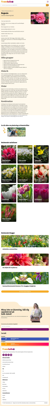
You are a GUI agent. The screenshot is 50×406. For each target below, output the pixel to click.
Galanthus (4, 390)
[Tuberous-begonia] (40, 18)
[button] (48, 2)
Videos (3, 366)
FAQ (3, 375)
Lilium (3, 397)
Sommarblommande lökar (7, 362)
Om (3, 371)
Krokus (3, 388)
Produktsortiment (6, 364)
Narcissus (4, 384)
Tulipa (3, 382)
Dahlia (3, 395)
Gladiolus (4, 399)
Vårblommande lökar (6, 360)
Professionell (5, 377)
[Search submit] (47, 5)
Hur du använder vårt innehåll (8, 373)
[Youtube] (11, 355)
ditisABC (46, 402)
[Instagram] (8, 355)
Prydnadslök (5, 386)
